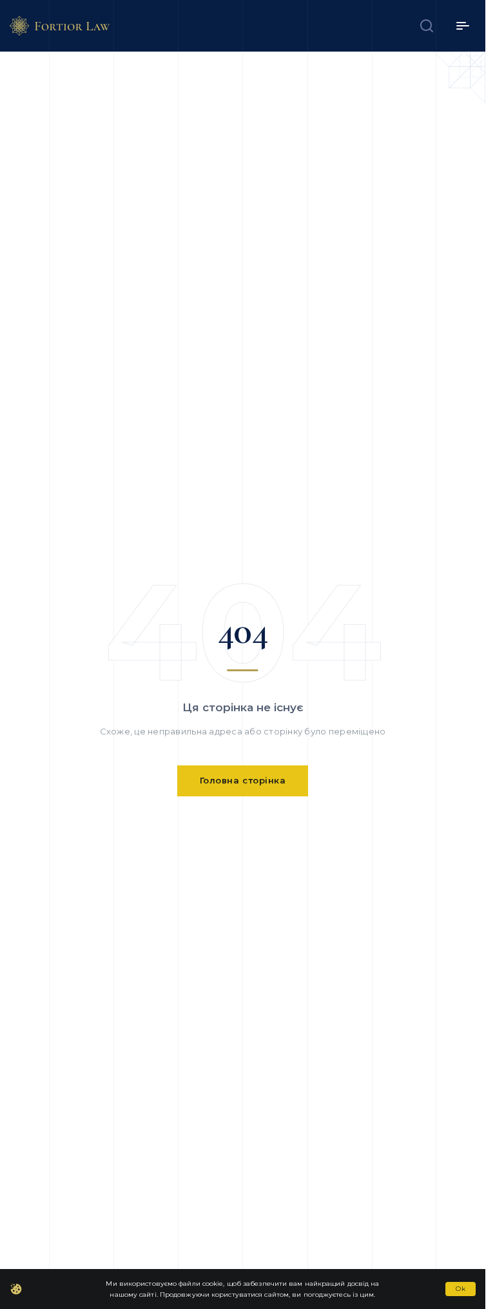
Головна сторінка (243, 780)
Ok (460, 1288)
